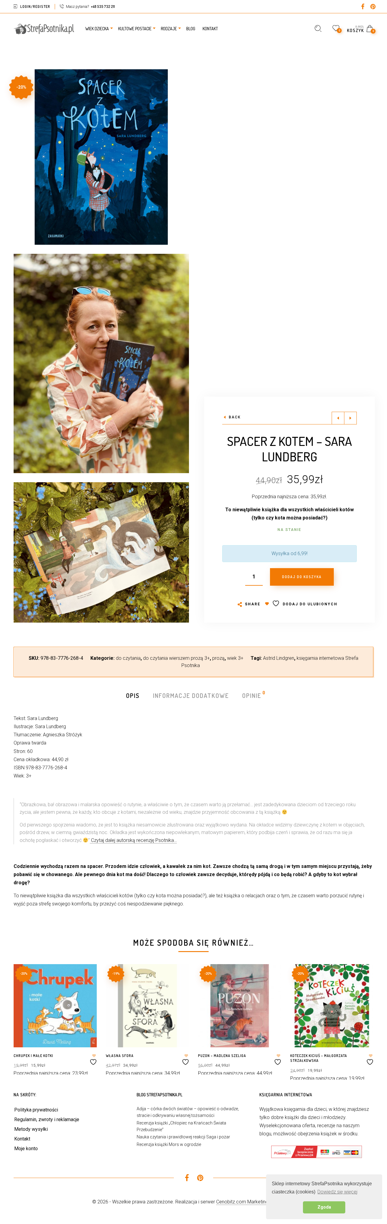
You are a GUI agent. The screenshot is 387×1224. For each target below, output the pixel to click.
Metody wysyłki (31, 1129)
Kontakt (22, 1139)
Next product (350, 418)
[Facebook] (362, 7)
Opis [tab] (133, 695)
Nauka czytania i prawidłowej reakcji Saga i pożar (183, 1136)
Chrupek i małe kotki (33, 1055)
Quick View (86, 977)
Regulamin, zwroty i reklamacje (46, 1119)
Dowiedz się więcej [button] (337, 1192)
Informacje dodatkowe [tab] (191, 695)
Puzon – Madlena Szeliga (222, 1055)
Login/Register (35, 6)
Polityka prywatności (36, 1110)
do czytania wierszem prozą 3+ (176, 658)
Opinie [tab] (252, 695)
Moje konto (26, 1148)
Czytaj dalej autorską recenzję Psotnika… (133, 840)
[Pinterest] (373, 7)
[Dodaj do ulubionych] (94, 1059)
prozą (218, 658)
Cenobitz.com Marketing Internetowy (255, 1202)
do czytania (128, 658)
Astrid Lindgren (278, 658)
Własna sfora (120, 1055)
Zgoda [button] (324, 1207)
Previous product (338, 418)
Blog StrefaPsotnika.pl (159, 1094)
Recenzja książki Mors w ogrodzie (169, 1144)
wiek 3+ (235, 658)
